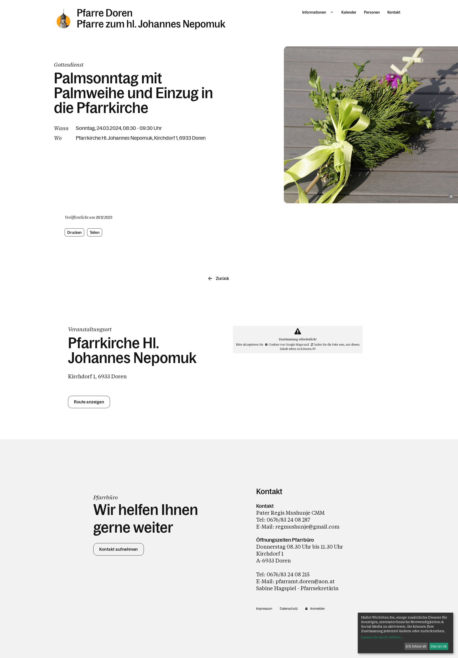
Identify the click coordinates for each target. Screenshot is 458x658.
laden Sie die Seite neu (329, 344)
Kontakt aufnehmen (118, 549)
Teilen (94, 232)
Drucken (74, 232)
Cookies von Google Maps (286, 344)
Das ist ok (439, 646)
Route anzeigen (89, 402)
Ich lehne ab (416, 646)
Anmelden (317, 608)
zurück (222, 278)
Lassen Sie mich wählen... (382, 637)
